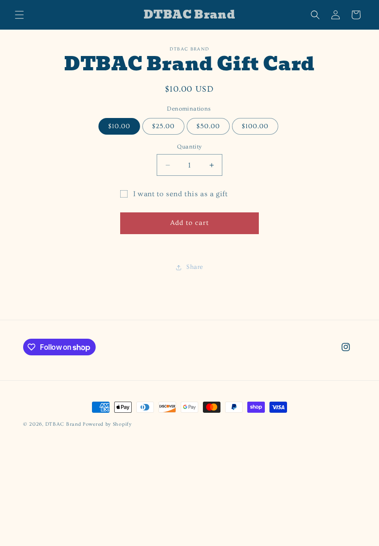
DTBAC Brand (63, 424)
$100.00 (255, 126)
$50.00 (208, 126)
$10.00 (119, 126)
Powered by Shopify (107, 424)
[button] (19, 15)
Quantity (189, 146)
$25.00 (163, 126)
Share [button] (194, 267)
